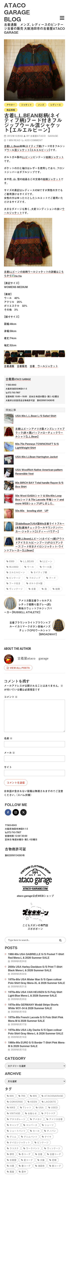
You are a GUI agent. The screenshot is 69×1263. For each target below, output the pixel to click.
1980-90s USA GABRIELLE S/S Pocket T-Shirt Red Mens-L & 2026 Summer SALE (36, 955)
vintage (15, 1113)
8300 (11, 561)
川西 (12, 1165)
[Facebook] (8, 812)
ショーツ (49, 1125)
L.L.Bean (28, 561)
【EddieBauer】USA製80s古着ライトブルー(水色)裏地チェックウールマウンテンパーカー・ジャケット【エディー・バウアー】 (40, 527)
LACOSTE (50, 1101)
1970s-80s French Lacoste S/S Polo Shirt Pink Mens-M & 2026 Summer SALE (35, 1018)
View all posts (20, 667)
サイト (8, 767)
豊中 (24, 1171)
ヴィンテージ (16, 588)
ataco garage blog (17, 12)
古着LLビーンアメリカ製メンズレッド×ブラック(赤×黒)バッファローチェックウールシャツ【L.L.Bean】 (40, 432)
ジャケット (26, 104)
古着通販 (9, 366)
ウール (30, 566)
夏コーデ (28, 1160)
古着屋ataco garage (44, 135)
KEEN (33, 1101)
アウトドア (49, 1113)
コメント (10, 697)
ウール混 (47, 566)
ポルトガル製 (36, 583)
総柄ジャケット (55, 157)
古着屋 (13, 1160)
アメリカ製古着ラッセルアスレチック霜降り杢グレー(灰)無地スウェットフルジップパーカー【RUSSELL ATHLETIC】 (28, 606)
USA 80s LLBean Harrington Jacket (36, 457)
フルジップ (34, 577)
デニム (13, 1136)
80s (35, 1095)
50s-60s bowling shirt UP (31, 511)
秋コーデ (56, 1165)
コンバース (31, 1125)
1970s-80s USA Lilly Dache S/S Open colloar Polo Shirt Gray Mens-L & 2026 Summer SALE (35, 1031)
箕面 (12, 1171)
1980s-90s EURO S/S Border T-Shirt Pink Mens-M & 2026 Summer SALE (36, 1044)
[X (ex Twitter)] (23, 812)
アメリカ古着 (56, 1119)
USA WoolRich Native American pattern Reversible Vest (39, 471)
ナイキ (48, 1136)
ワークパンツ (32, 1148)
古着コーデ (55, 1154)
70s (23, 1095)
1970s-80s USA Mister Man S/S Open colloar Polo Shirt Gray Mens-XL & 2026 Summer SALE (36, 981)
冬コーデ (26, 1154)
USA (41, 1107)
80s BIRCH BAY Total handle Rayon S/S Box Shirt (39, 484)
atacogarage (53, 1095)
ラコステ (14, 1148)
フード (52, 577)
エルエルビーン (40, 150)
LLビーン (27, 157)
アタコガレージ (17, 1119)
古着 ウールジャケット (44, 366)
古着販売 (22, 366)
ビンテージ (14, 577)
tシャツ (27, 1107)
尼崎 (54, 1160)
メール (9, 753)
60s (12, 1095)
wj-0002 (13, 566)
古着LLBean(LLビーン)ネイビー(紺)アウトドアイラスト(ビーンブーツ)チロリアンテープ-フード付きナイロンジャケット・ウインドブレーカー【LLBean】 (34, 544)
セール (36, 1130)
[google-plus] (31, 812)
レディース (55, 104)
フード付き (14, 583)
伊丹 (12, 1154)
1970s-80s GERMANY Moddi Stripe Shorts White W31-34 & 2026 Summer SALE (33, 1006)
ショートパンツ (17, 1130)
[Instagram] (16, 812)
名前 (8, 738)
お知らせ (32, 1113)
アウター (11, 104)
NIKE (12, 1107)
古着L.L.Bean (12, 146)
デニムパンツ (30, 1136)
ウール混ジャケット (18, 150)
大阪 (42, 1160)
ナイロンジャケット (20, 1142)
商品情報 (11, 109)
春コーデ (26, 1165)
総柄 (57, 588)
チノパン (51, 1130)
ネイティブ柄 (33, 146)
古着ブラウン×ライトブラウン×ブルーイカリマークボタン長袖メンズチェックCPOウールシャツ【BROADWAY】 (33, 628)
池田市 (41, 1165)
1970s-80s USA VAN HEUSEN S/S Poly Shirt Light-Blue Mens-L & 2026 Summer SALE (35, 993)
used (54, 1107)
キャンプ (14, 1125)
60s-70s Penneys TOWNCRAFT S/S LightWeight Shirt (37, 446)
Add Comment (34, 140)
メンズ (41, 104)
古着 (33, 588)
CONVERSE (16, 1101)
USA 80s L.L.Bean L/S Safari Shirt (35, 416)
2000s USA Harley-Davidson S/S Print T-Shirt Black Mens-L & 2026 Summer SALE (35, 968)
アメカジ (37, 1119)
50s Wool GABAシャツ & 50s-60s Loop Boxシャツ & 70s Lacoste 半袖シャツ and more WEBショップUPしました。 (39, 499)
